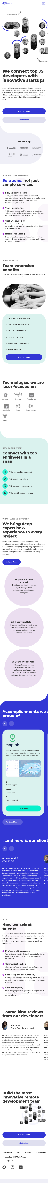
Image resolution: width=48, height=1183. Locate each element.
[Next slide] (11, 723)
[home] (7, 3)
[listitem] (23, 773)
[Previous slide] (5, 723)
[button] (43, 3)
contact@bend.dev (9, 1161)
